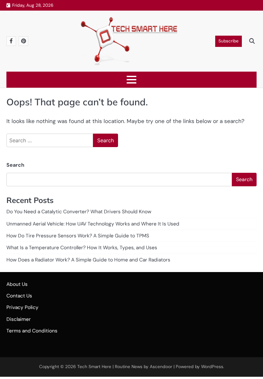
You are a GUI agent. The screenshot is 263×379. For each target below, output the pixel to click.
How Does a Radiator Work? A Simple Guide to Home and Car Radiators (88, 260)
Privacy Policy (22, 307)
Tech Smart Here (94, 366)
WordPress (212, 366)
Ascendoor (161, 366)
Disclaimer (18, 319)
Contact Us (19, 296)
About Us (17, 284)
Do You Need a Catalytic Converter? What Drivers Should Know (78, 211)
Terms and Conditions (31, 331)
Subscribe (228, 41)
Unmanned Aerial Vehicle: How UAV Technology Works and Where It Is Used (92, 224)
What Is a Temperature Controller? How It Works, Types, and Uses (81, 247)
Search (15, 165)
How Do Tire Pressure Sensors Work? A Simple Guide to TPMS (77, 236)
